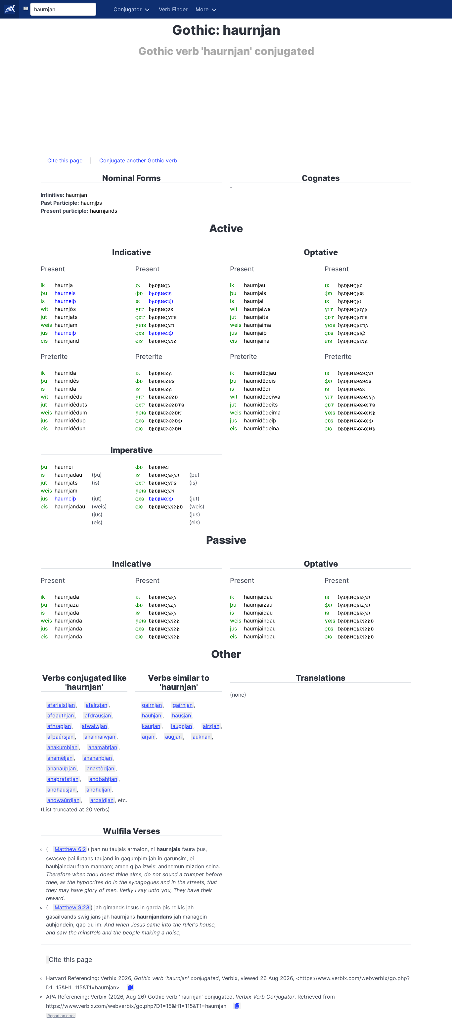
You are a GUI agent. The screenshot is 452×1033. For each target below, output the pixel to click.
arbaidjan (101, 800)
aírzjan (211, 726)
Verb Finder (173, 9)
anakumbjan (62, 747)
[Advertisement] (226, 103)
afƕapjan (59, 726)
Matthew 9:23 (72, 907)
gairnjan (152, 705)
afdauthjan (60, 715)
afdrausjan (98, 715)
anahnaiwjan (99, 736)
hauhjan (151, 715)
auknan (201, 736)
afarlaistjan (61, 705)
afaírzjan (96, 705)
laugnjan (181, 726)
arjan (148, 736)
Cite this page (64, 160)
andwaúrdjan (63, 800)
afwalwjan (94, 726)
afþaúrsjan (60, 736)
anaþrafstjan (62, 779)
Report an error (61, 1015)
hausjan (181, 715)
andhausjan (61, 789)
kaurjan (151, 726)
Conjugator (127, 9)
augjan (173, 736)
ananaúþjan (61, 768)
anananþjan (97, 757)
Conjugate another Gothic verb (138, 160)
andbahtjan (103, 779)
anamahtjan (102, 747)
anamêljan (59, 757)
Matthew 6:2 (70, 849)
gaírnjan (183, 705)
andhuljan (98, 789)
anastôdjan (100, 768)
